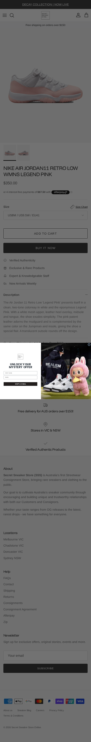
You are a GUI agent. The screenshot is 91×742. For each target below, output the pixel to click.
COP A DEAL (20, 384)
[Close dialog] (89, 344)
